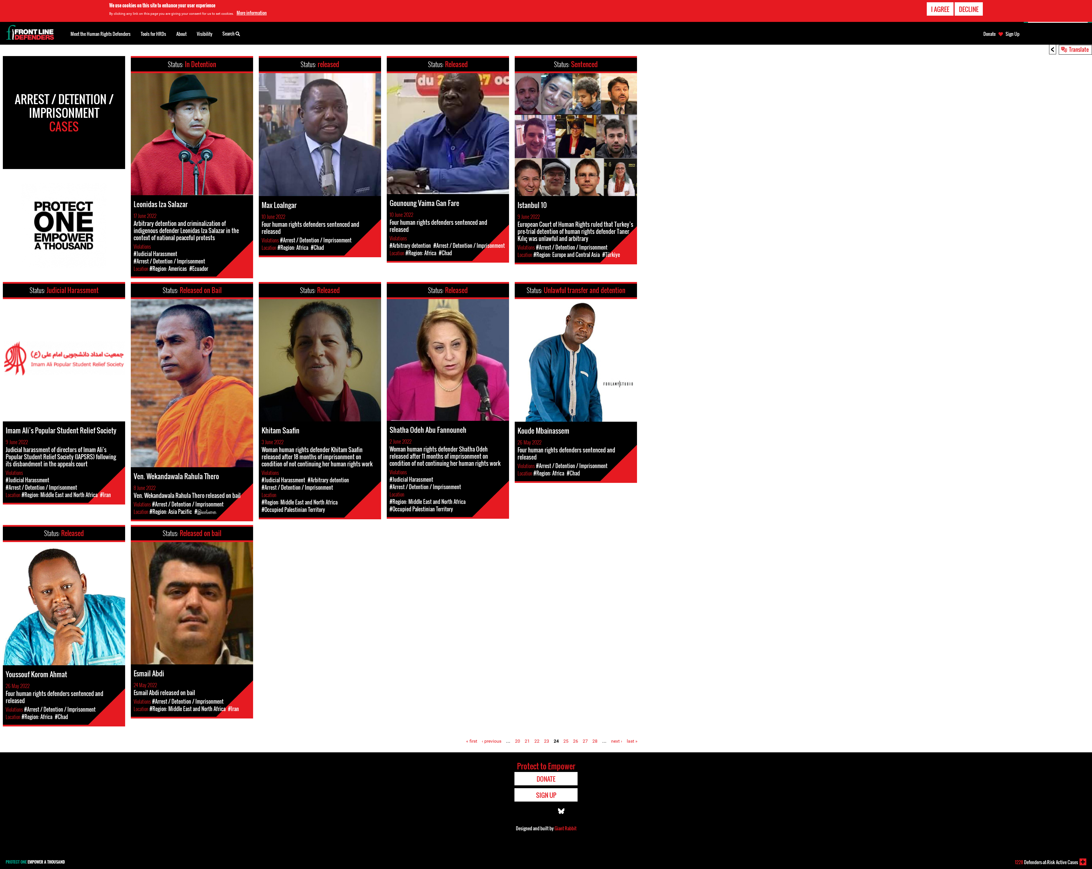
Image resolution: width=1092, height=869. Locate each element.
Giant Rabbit (565, 828)
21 (527, 741)
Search (228, 33)
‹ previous (491, 741)
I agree (940, 9)
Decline (969, 9)
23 (546, 741)
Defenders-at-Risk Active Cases (1046, 862)
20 (517, 741)
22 (536, 741)
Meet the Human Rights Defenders (101, 33)
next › (616, 741)
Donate (989, 34)
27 (585, 741)
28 (594, 741)
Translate (1079, 49)
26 (575, 741)
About (181, 33)
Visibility (204, 33)
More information (252, 12)
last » (632, 741)
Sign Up (1012, 34)
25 (565, 741)
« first (471, 741)
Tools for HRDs (153, 33)
